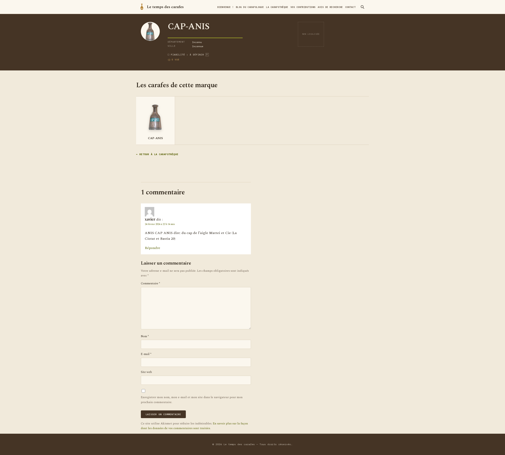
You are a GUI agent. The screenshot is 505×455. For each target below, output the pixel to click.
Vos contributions (303, 7)
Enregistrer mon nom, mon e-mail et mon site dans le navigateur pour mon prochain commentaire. (192, 399)
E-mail (146, 354)
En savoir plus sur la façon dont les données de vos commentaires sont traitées (194, 426)
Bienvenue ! (225, 7)
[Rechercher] (362, 7)
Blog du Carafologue (250, 7)
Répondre (152, 248)
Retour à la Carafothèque (158, 154)
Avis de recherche (330, 7)
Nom (145, 336)
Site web (146, 372)
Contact (350, 7)
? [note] (207, 54)
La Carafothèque (277, 7)
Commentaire (150, 283)
